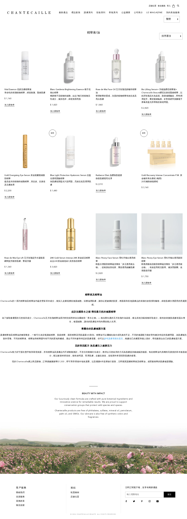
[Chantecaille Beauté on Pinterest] (142, 502)
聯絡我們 (20, 493)
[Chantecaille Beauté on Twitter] (134, 502)
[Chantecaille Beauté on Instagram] (150, 502)
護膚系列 (88, 13)
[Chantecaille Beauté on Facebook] (126, 502)
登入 (169, 6)
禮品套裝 (75, 13)
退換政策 (20, 501)
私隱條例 (75, 493)
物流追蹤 (20, 505)
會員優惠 (161, 6)
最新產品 (63, 13)
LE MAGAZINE (154, 13)
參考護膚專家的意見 (113, 339)
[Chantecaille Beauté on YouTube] (157, 502)
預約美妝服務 (173, 13)
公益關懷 (125, 13)
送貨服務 (20, 497)
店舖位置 (152, 6)
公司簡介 (138, 13)
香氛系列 (113, 13)
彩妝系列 (100, 13)
